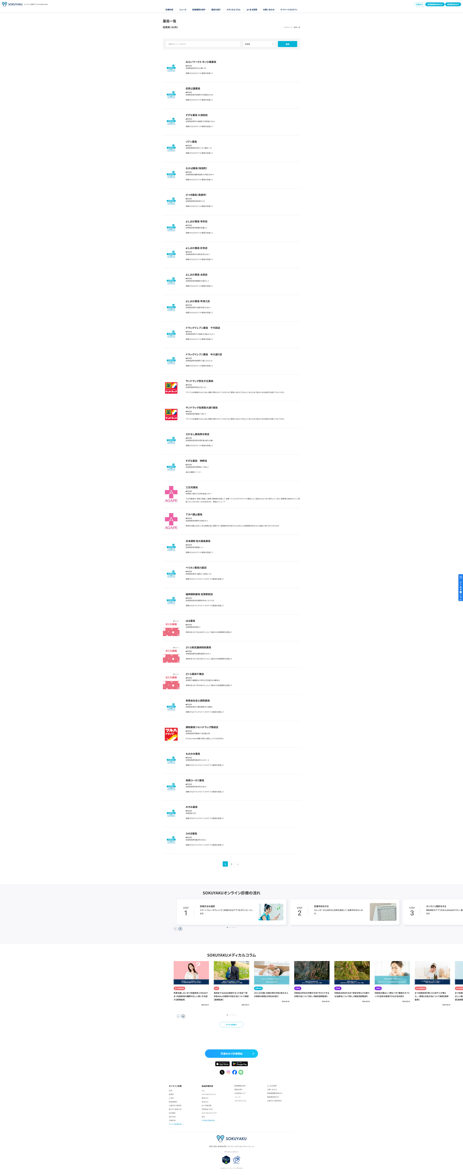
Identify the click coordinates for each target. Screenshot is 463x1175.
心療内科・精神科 (175, 1105)
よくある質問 (251, 9)
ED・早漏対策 (206, 1105)
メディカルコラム (234, 9)
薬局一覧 (297, 27)
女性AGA (205, 1102)
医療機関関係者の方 (435, 4)
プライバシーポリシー (231, 1152)
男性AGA (205, 1098)
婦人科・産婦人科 (175, 1109)
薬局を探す (216, 9)
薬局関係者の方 (453, 4)
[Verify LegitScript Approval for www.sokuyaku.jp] (226, 1160)
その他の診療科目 (208, 1120)
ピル (203, 1090)
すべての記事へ (231, 1024)
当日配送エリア (240, 1093)
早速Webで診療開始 (231, 1053)
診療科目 (169, 9)
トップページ (288, 27)
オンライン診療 (175, 1086)
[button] (183, 1016)
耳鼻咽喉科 (173, 1102)
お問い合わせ (268, 9)
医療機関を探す (198, 9)
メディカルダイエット (209, 1094)
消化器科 (172, 1113)
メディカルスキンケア (209, 1113)
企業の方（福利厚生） (274, 1100)
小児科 (171, 1098)
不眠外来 (172, 1120)
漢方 (203, 1116)
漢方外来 (172, 1116)
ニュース (182, 9)
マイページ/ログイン (288, 9)
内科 (170, 1090)
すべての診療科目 (175, 1124)
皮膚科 (171, 1094)
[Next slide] (180, 929)
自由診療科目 (207, 1086)
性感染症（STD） (207, 1109)
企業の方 (419, 4)
